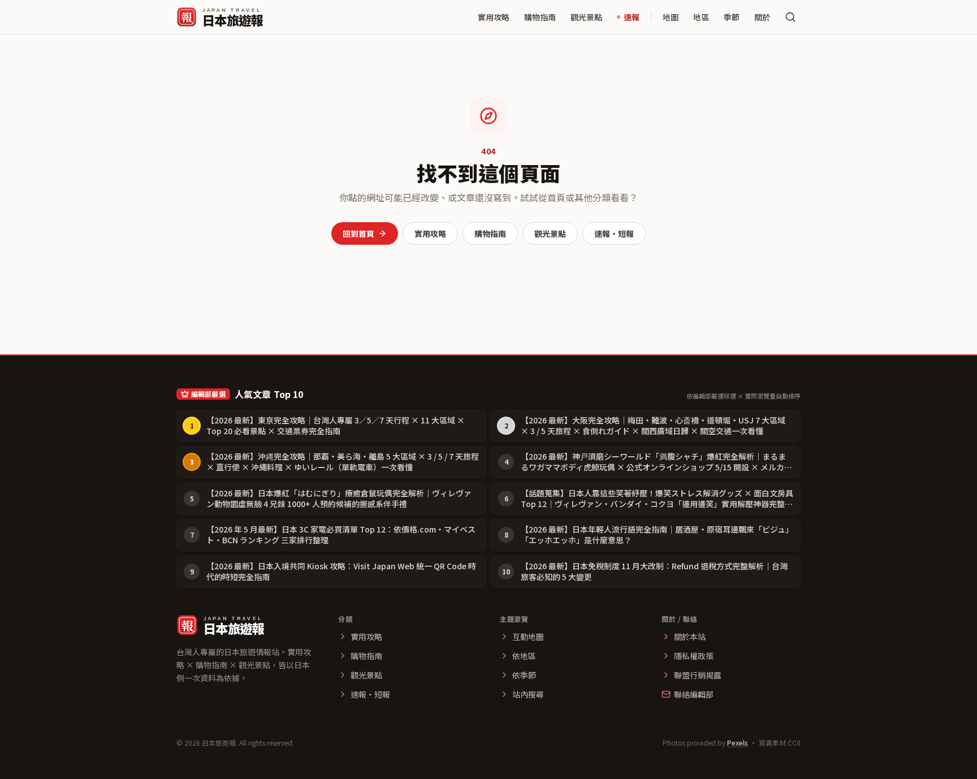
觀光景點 (586, 17)
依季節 (524, 675)
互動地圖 (528, 636)
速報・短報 (614, 233)
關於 (762, 17)
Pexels (737, 742)
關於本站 (690, 636)
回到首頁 (358, 233)
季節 (732, 17)
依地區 (524, 655)
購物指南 (540, 17)
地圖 (670, 17)
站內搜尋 (528, 694)
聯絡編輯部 (694, 694)
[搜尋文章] (790, 17)
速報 (631, 17)
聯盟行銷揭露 (697, 675)
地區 (701, 17)
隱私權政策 (694, 655)
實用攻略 (493, 17)
